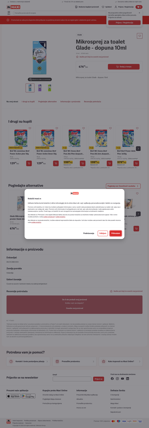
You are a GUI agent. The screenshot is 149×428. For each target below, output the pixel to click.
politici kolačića (60, 217)
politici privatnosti (49, 217)
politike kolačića (36, 222)
